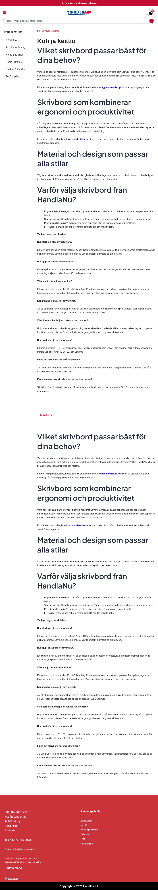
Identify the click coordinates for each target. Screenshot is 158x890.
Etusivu (40, 31)
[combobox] (76, 21)
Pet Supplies (13, 76)
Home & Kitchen (14, 54)
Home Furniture (14, 62)
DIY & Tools (12, 40)
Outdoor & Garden (15, 69)
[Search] (151, 21)
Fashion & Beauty (15, 47)
